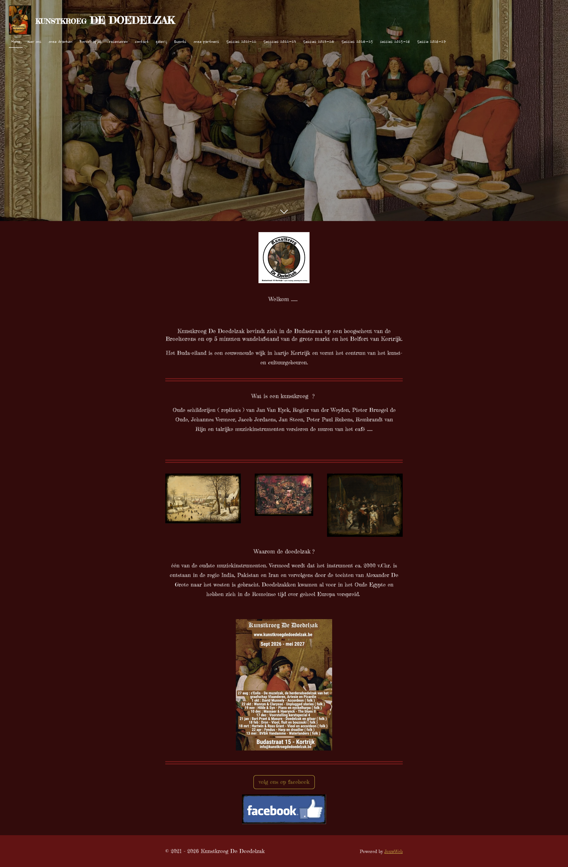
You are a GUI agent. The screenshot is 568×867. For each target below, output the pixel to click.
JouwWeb (393, 851)
